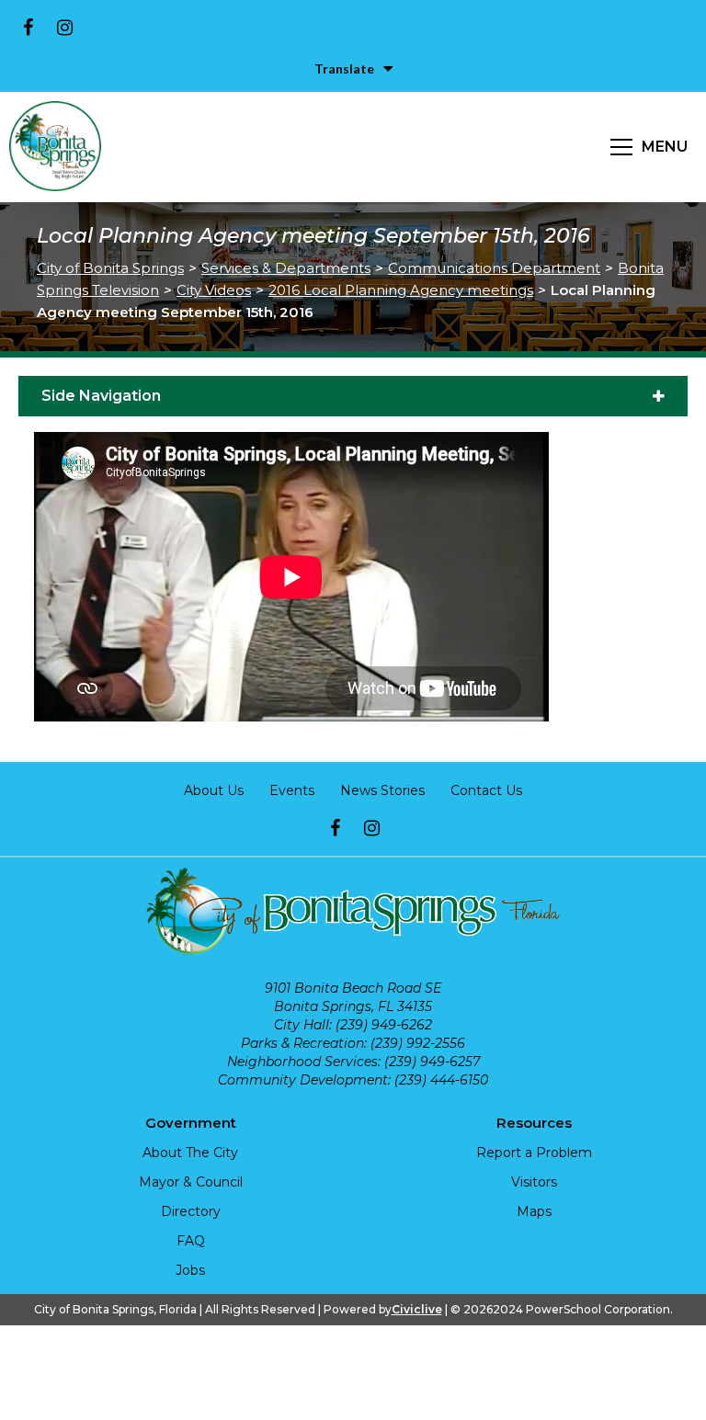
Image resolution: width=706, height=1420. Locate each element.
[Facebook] (27, 27)
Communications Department (494, 268)
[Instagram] (64, 27)
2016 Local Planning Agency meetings (400, 290)
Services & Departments (285, 268)
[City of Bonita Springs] (55, 147)
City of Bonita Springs (110, 268)
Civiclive (417, 1309)
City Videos (213, 290)
